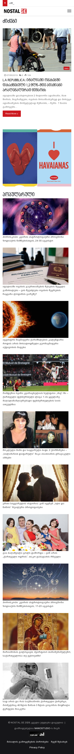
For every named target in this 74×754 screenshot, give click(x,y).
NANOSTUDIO (42, 728)
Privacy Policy (37, 747)
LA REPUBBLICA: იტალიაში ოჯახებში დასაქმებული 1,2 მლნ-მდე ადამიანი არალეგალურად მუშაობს (32, 85)
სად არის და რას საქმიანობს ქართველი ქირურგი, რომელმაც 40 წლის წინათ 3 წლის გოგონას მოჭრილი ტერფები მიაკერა (36, 705)
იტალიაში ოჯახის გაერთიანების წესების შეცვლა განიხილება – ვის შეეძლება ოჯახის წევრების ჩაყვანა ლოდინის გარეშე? (34, 290)
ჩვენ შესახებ (59, 741)
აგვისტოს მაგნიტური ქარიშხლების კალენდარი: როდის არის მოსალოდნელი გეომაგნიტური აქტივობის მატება (33, 343)
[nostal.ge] (15, 11)
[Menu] (69, 11)
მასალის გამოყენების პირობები (27, 741)
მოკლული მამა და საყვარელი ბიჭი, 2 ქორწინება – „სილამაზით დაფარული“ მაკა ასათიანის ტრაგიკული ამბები (36, 454)
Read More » (11, 113)
